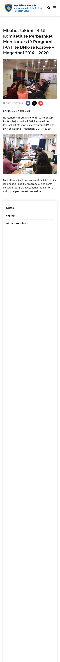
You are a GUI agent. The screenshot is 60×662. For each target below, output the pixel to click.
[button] (28, 103)
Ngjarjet (11, 215)
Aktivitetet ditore (17, 223)
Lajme (10, 207)
